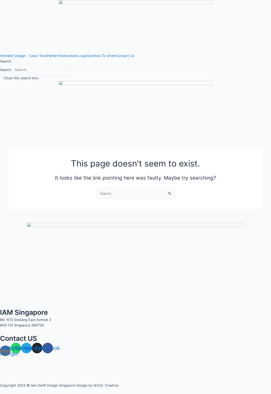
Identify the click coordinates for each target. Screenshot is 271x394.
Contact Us (125, 56)
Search (5, 70)
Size (90, 56)
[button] (135, 61)
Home (5, 56)
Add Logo (79, 56)
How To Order (104, 56)
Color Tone (38, 56)
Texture (65, 56)
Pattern (53, 56)
